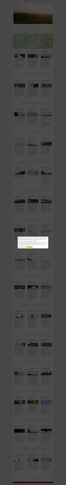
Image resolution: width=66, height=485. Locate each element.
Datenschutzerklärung (35, 240)
